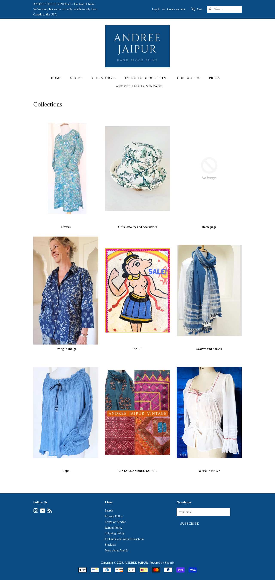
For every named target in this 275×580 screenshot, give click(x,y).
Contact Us (188, 78)
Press (214, 78)
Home (56, 78)
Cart (199, 9)
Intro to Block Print (146, 78)
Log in (156, 9)
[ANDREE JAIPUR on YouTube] (42, 511)
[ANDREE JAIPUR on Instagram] (35, 511)
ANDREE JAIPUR (136, 562)
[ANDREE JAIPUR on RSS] (49, 511)
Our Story (103, 78)
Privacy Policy (114, 516)
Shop (75, 78)
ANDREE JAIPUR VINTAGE (139, 86)
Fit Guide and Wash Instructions (124, 539)
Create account (176, 9)
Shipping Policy (114, 533)
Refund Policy (113, 527)
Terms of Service (115, 522)
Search (109, 510)
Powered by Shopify (162, 562)
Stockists (110, 544)
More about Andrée (116, 550)
